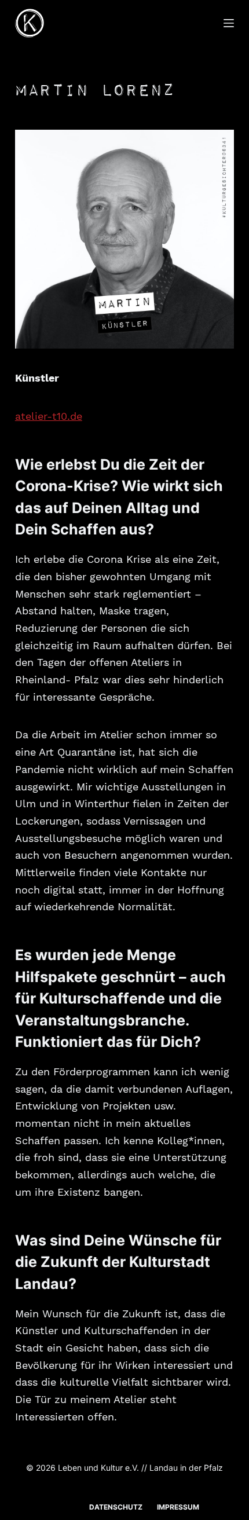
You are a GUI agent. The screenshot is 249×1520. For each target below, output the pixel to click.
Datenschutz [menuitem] (115, 1507)
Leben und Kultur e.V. (98, 1468)
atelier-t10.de (48, 416)
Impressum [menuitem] (178, 1507)
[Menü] (229, 23)
